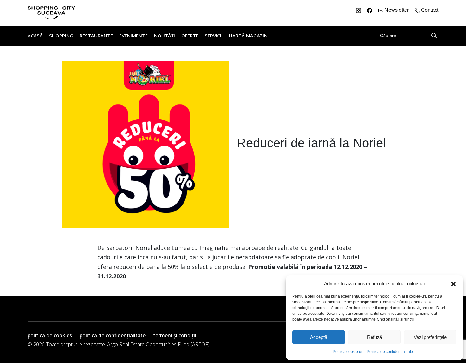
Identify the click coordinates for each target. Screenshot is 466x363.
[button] (453, 284)
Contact (429, 10)
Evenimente (133, 35)
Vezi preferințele (430, 337)
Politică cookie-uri (348, 351)
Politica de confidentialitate (390, 351)
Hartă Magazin (248, 35)
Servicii (214, 35)
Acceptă (318, 337)
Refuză (374, 337)
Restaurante (96, 35)
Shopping (61, 35)
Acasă (35, 35)
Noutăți (164, 35)
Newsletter (396, 10)
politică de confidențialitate (113, 335)
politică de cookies (50, 335)
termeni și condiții (174, 335)
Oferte (189, 35)
